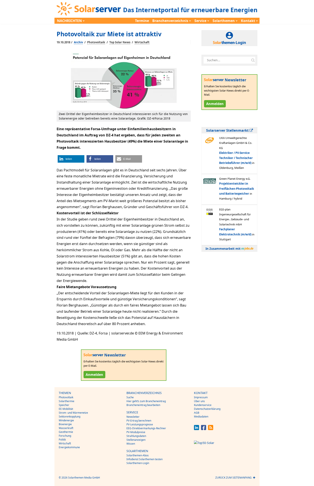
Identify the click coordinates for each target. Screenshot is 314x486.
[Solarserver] (89, 9)
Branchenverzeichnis (170, 20)
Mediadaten (201, 416)
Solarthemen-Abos (137, 455)
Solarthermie (66, 401)
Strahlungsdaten (136, 436)
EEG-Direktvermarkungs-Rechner (146, 428)
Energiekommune (69, 447)
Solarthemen (224, 20)
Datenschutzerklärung (207, 409)
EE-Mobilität (66, 409)
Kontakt (248, 20)
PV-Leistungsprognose (139, 424)
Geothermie (66, 432)
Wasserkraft (66, 428)
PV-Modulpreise (135, 432)
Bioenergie (65, 424)
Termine (142, 20)
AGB (196, 412)
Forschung (65, 436)
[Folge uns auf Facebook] (203, 429)
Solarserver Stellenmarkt (227, 130)
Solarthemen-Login (137, 463)
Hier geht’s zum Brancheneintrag (146, 401)
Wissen (130, 443)
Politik (62, 439)
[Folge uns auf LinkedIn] (196, 429)
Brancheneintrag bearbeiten (143, 405)
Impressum (201, 397)
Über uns (199, 401)
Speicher (64, 405)
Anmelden (94, 374)
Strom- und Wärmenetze (73, 412)
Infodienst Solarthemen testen (144, 459)
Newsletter (132, 417)
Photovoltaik (96, 42)
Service (200, 20)
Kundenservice (202, 405)
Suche (130, 397)
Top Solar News (119, 42)
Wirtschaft (142, 42)
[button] (71, 159)
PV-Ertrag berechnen (138, 420)
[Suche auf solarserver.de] (253, 60)
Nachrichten (69, 20)
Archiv (78, 42)
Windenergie (66, 420)
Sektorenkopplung (69, 416)
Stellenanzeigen (135, 440)
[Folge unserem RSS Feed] (210, 429)
